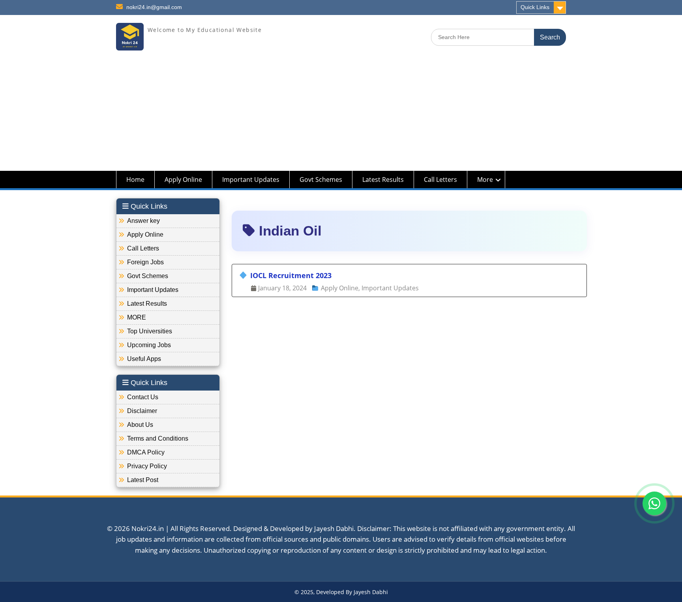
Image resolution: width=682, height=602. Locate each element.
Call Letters (440, 179)
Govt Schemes (321, 179)
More (485, 179)
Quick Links (535, 7)
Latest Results (383, 179)
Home (135, 179)
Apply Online (183, 179)
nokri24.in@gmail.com (154, 7)
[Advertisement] (341, 115)
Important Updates (250, 179)
